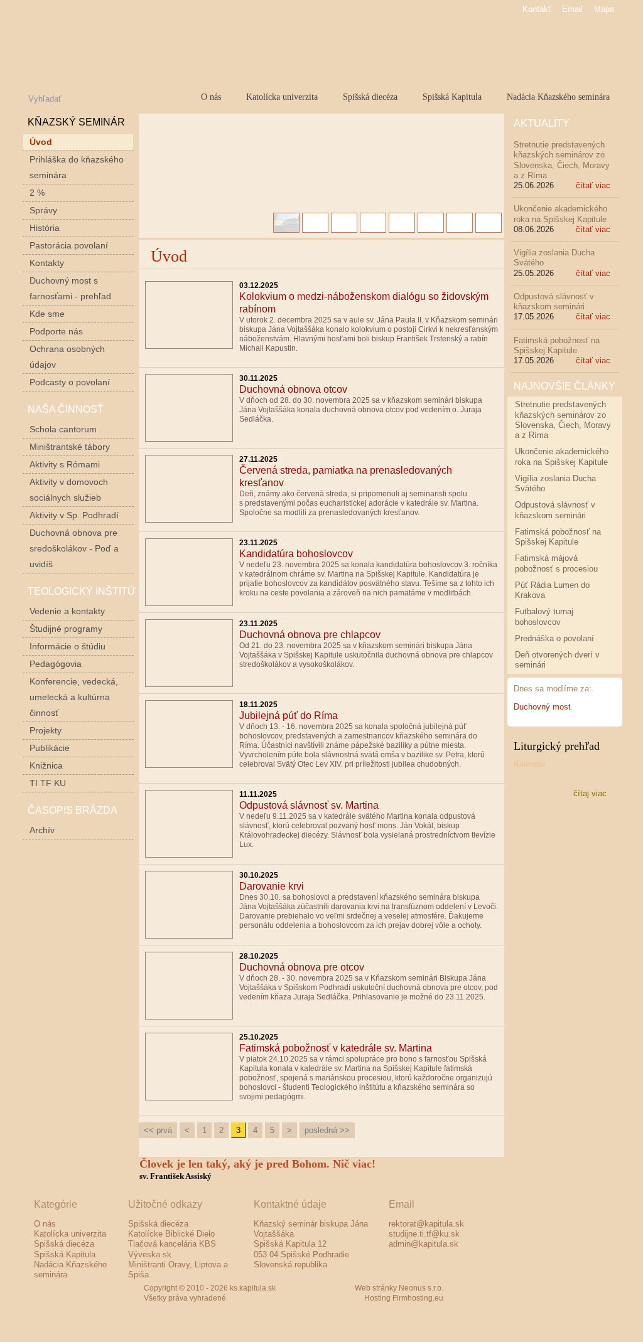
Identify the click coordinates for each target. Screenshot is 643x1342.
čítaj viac (590, 793)
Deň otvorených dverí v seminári (557, 659)
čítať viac (593, 185)
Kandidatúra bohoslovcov (296, 553)
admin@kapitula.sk (423, 1244)
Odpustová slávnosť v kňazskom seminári (554, 301)
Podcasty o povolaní (70, 382)
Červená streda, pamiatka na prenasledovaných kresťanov (345, 476)
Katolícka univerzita (282, 97)
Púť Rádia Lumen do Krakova (552, 590)
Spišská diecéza (370, 97)
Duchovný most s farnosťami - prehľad (70, 288)
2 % (37, 193)
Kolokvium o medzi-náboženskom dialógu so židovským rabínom (364, 302)
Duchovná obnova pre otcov (301, 967)
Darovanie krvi (271, 886)
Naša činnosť (66, 409)
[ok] (129, 97)
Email (572, 9)
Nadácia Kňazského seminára (558, 97)
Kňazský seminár (76, 122)
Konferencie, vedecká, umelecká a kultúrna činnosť (74, 697)
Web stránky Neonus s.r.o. (399, 1288)
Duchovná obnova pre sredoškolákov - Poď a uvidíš (74, 548)
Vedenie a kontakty (67, 611)
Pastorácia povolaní (69, 245)
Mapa (604, 9)
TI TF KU (48, 783)
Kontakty (47, 263)
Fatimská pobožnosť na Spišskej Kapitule (557, 345)
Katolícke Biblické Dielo (171, 1233)
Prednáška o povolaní (554, 638)
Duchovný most (542, 706)
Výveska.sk (149, 1254)
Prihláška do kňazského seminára (77, 167)
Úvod (41, 142)
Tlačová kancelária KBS (172, 1244)
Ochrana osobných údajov (67, 357)
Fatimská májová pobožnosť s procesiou (556, 563)
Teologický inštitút (84, 591)
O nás (211, 97)
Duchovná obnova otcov (293, 389)
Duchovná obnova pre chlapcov (310, 634)
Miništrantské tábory (70, 447)
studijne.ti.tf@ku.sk (424, 1233)
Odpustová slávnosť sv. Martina (309, 805)
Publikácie (50, 748)
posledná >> (327, 1130)
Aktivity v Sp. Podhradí (74, 515)
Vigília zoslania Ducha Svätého (555, 483)
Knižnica (46, 765)
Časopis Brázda (72, 810)
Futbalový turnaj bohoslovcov (544, 616)
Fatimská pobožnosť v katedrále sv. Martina (335, 1048)
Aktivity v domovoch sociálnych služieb (69, 490)
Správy (43, 210)
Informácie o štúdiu (67, 646)
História (45, 228)
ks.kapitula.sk (161, 46)
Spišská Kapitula (452, 97)
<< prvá (158, 1130)
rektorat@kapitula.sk (426, 1223)
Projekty (46, 730)
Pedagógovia (56, 664)
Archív (42, 830)
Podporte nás (56, 331)
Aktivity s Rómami (65, 464)
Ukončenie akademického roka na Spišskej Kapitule (560, 213)
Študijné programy (66, 629)
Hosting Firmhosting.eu (403, 1298)
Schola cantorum (63, 429)
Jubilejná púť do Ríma (288, 715)
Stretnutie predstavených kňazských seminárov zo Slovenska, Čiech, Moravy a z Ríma (562, 160)
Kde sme (47, 314)
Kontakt (536, 9)
